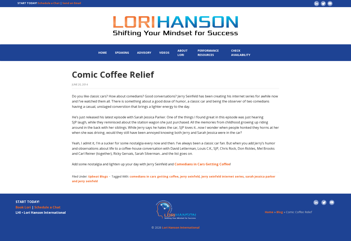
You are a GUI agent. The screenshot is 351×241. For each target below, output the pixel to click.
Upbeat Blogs (98, 176)
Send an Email (71, 3)
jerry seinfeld (190, 176)
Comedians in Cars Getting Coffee (202, 164)
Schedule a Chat (49, 3)
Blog (279, 212)
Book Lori (23, 207)
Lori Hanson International (180, 227)
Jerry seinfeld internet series (222, 176)
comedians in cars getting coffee (154, 176)
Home (269, 212)
